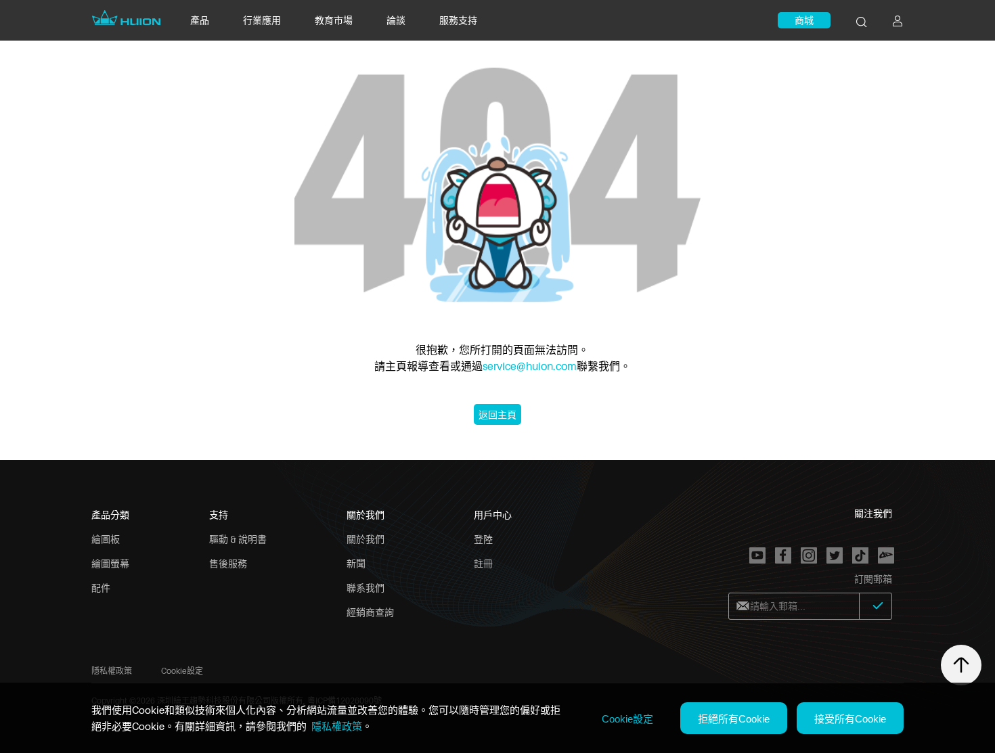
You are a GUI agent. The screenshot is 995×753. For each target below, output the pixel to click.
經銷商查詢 (370, 612)
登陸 (483, 539)
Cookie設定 (182, 671)
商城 (804, 20)
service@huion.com (530, 366)
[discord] (886, 555)
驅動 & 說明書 (238, 539)
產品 (199, 20)
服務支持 (458, 20)
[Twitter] (834, 555)
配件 (100, 587)
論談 (395, 20)
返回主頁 (497, 414)
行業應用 (262, 20)
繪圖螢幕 (110, 563)
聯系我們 (365, 587)
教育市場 (334, 20)
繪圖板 (105, 539)
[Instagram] (809, 555)
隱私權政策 (111, 671)
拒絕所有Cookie (734, 719)
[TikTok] (860, 555)
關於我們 (365, 539)
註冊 (483, 563)
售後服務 (228, 563)
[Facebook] (783, 555)
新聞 (356, 563)
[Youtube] (757, 555)
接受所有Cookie (850, 719)
